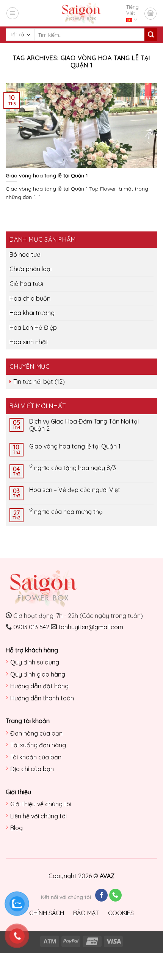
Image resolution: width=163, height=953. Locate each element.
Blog (16, 828)
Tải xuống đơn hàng (38, 745)
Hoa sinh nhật (28, 342)
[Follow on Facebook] (101, 895)
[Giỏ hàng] (150, 14)
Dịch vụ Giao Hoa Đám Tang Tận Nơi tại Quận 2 (84, 425)
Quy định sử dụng (34, 662)
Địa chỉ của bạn (32, 769)
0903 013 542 (31, 627)
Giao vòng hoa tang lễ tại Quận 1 (75, 446)
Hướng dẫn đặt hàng (39, 686)
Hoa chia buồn (29, 298)
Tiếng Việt (132, 10)
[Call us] (115, 895)
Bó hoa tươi (25, 254)
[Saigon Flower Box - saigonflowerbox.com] (82, 13)
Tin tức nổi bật (33, 381)
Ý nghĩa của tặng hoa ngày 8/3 (72, 468)
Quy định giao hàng (37, 674)
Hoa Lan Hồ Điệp (33, 327)
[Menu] (12, 13)
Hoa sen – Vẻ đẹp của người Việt (74, 490)
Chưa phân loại (30, 269)
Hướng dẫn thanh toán (42, 698)
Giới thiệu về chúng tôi (40, 804)
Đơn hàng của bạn (36, 733)
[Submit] (150, 34)
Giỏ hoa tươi (26, 283)
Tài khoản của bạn (35, 757)
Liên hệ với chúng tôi (38, 816)
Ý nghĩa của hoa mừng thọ (66, 511)
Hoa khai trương (32, 313)
